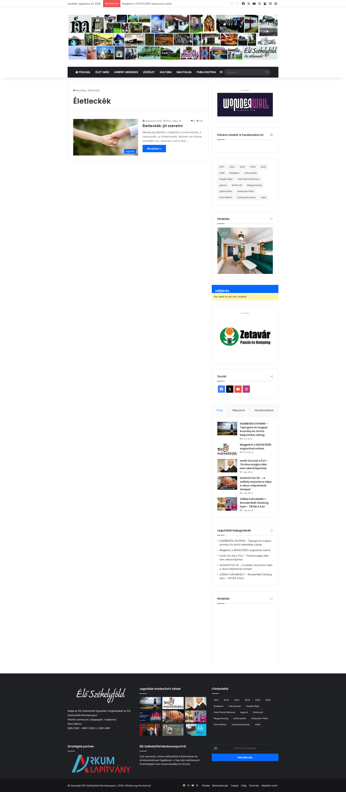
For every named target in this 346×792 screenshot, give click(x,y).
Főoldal (84, 72)
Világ (243, 785)
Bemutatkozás (220, 785)
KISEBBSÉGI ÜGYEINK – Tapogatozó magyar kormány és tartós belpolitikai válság (254, 429)
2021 (221, 166)
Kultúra (166, 72)
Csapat (234, 785)
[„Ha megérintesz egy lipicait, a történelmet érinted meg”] (195, 730)
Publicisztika (206, 72)
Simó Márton (225, 197)
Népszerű (238, 410)
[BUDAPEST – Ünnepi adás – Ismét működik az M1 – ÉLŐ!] (150, 716)
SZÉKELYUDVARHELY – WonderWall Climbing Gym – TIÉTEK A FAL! (254, 502)
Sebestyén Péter (153, 120)
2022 (232, 166)
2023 (242, 166)
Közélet (149, 72)
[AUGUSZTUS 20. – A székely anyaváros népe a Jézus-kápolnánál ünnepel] (227, 483)
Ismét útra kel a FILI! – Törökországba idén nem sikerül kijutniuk (157, 3)
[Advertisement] (247, 632)
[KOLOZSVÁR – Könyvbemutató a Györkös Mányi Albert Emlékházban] (173, 730)
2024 (253, 166)
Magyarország (254, 185)
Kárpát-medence (126, 72)
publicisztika (225, 191)
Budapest (234, 173)
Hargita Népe (226, 179)
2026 (222, 173)
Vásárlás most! (269, 785)
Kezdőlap (80, 90)
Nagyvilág (184, 72)
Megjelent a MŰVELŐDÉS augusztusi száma (255, 446)
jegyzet (223, 185)
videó (263, 197)
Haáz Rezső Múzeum (248, 179)
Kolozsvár (237, 185)
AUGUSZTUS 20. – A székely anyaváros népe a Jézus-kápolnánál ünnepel (256, 483)
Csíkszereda (250, 173)
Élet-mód (102, 72)
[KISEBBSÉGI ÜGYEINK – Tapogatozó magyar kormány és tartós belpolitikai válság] (227, 428)
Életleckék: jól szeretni (163, 125)
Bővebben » (154, 148)
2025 (263, 166)
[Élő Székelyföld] (173, 37)
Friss (220, 410)
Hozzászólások (264, 410)
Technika (254, 785)
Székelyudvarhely (246, 197)
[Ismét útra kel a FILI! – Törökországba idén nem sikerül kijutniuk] (227, 465)
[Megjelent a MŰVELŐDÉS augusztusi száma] (227, 449)
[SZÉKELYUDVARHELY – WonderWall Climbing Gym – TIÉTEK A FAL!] (227, 504)
